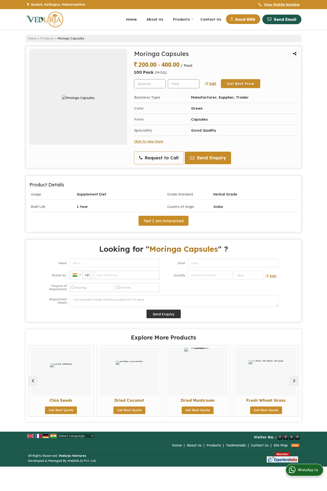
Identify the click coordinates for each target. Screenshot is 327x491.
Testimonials (236, 445)
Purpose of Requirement (58, 287)
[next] (294, 381)
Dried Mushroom (197, 400)
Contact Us (210, 19)
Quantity (179, 275)
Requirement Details (58, 301)
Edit (212, 84)
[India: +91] (76, 275)
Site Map (281, 445)
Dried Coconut (129, 400)
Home (131, 19)
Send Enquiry (211, 158)
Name (63, 263)
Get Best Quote (61, 410)
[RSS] (295, 445)
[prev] (33, 381)
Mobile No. (59, 275)
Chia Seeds (61, 400)
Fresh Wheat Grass (266, 400)
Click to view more (148, 141)
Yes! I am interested (163, 220)
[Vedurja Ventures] (44, 19)
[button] (282, 4)
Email (181, 263)
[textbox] (183, 83)
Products (181, 19)
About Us (155, 19)
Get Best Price (240, 83)
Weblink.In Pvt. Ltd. (82, 461)
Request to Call (161, 158)
